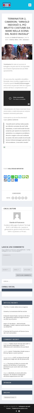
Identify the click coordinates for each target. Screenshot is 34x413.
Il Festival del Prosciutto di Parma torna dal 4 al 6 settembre (16, 332)
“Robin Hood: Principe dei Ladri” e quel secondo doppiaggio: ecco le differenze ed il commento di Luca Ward (17, 345)
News (16, 39)
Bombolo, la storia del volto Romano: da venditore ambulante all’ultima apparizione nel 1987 (15, 374)
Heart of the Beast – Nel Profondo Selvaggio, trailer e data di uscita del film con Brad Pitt (17, 325)
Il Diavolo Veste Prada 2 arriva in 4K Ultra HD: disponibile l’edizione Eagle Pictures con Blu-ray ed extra (17, 317)
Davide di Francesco (17, 37)
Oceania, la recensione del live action (15, 311)
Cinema (11, 39)
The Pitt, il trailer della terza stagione (16, 307)
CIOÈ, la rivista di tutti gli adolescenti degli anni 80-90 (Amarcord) (16, 358)
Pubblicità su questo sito (20, 408)
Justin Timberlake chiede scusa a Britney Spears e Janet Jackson (16, 352)
